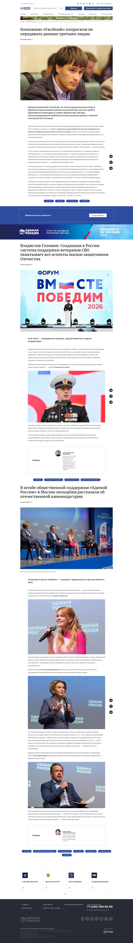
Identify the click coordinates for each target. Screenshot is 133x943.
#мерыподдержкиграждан (91, 479)
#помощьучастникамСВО (53, 479)
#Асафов (66, 855)
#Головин (38, 479)
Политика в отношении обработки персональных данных (36, 936)
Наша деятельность (48, 14)
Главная (22, 22)
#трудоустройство (71, 479)
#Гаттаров (49, 201)
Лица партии (34, 14)
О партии (23, 14)
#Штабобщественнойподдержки (45, 851)
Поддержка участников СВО (67, 18)
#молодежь (78, 851)
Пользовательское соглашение (29, 933)
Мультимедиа (93, 14)
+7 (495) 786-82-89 (100, 906)
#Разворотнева (104, 851)
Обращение (73, 8)
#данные (60, 201)
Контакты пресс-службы (51, 908)
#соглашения (72, 201)
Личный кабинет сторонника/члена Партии (98, 8)
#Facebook (84, 201)
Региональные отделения (65, 14)
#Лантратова (91, 851)
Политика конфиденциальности (29, 934)
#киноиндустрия (65, 851)
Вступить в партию (106, 14)
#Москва (26, 851)
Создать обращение (98, 215)
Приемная (81, 14)
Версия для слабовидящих (105, 3)
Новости (40, 22)
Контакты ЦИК (26, 908)
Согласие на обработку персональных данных (33, 937)
